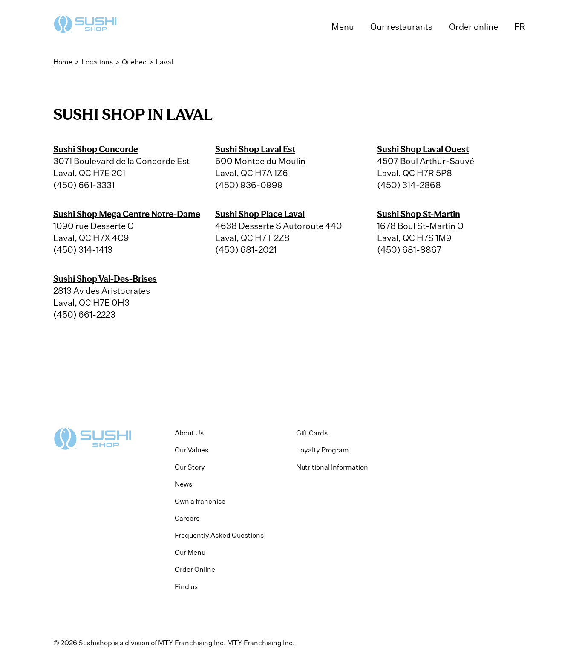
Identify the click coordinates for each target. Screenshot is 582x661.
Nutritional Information (332, 467)
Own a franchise (200, 501)
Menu (342, 27)
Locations (97, 62)
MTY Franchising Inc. (261, 643)
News (183, 484)
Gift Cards (312, 433)
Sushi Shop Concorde (95, 149)
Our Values (191, 450)
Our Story (190, 467)
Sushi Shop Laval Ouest (423, 149)
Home (62, 62)
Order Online (195, 569)
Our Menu (190, 552)
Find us (186, 586)
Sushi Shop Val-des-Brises (105, 278)
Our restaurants (401, 27)
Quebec (134, 62)
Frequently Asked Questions (219, 535)
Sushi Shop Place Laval (260, 214)
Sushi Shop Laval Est (255, 149)
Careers (187, 518)
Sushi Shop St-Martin (418, 214)
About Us (189, 433)
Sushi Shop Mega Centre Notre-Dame (126, 214)
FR (519, 27)
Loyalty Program (322, 450)
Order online (473, 27)
